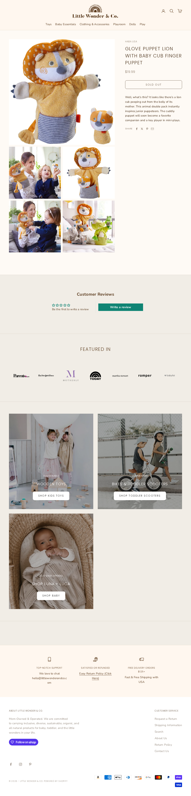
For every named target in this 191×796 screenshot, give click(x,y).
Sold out (154, 84)
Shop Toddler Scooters (140, 496)
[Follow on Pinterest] (30, 764)
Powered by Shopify (56, 781)
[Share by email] (152, 128)
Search (159, 732)
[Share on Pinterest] (147, 128)
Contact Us (162, 751)
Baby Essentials (65, 24)
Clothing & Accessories (94, 24)
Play (142, 24)
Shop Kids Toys (51, 496)
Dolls (132, 24)
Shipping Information (168, 725)
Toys (48, 24)
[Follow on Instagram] (20, 764)
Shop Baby (51, 595)
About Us (161, 738)
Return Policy (163, 745)
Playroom (119, 24)
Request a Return (166, 719)
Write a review (120, 307)
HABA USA (131, 41)
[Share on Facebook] (136, 128)
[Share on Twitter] (141, 128)
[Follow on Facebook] (11, 764)
